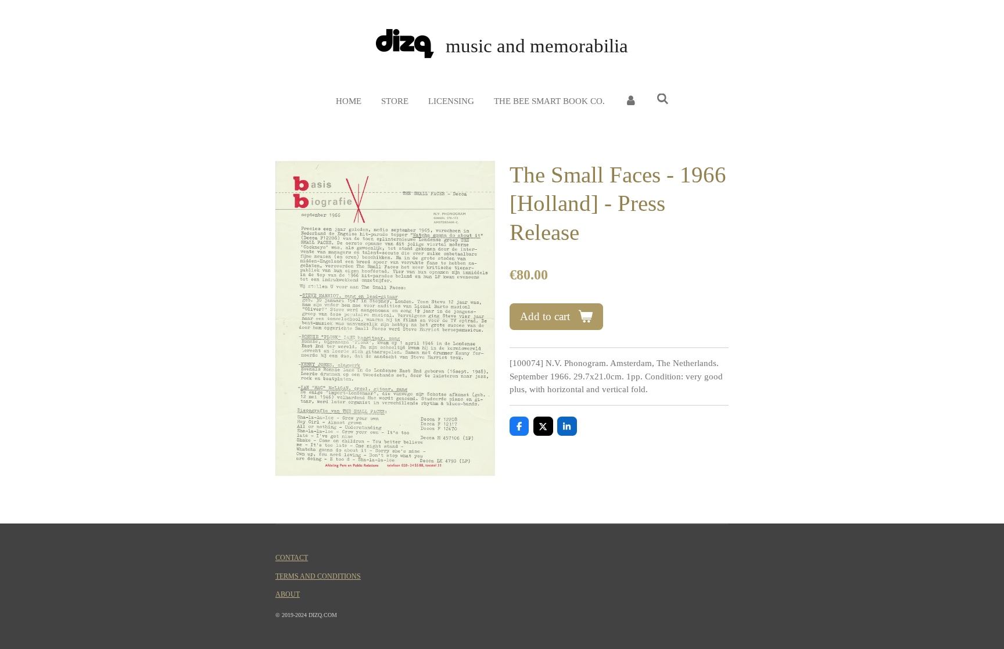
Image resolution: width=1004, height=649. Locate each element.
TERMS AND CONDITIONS (318, 576)
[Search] (663, 99)
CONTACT (291, 558)
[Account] (631, 101)
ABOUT (287, 594)
